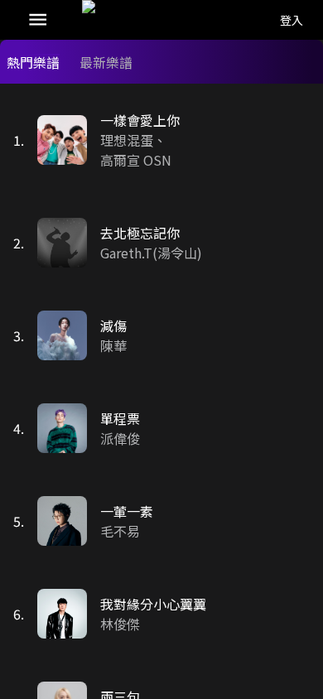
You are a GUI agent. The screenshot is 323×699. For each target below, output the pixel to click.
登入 (291, 20)
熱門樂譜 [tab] (33, 62)
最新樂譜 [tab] (106, 62)
